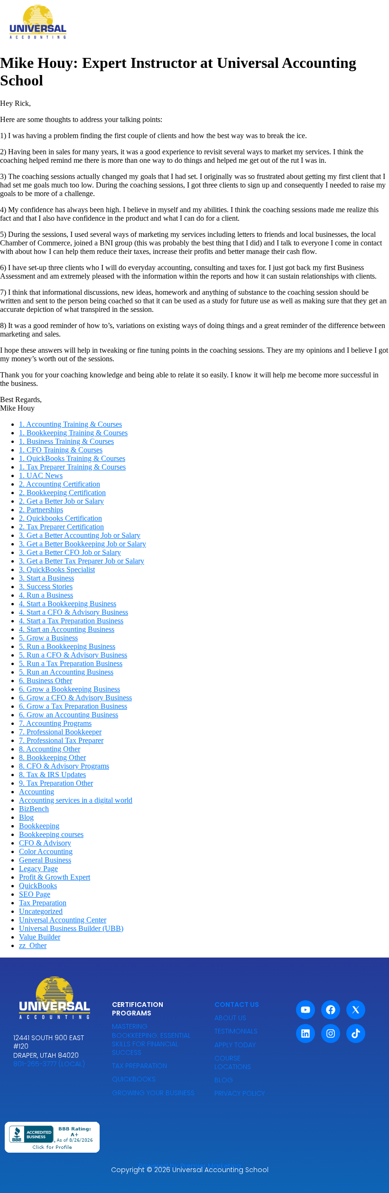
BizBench (34, 809)
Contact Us (236, 1004)
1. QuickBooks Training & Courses (72, 458)
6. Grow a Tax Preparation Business (73, 706)
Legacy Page (38, 868)
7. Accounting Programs (55, 723)
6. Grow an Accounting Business (68, 715)
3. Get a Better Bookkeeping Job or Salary (82, 544)
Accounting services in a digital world (75, 800)
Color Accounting (46, 851)
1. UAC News (41, 475)
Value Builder (39, 937)
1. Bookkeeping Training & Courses (73, 433)
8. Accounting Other (49, 749)
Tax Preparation (42, 903)
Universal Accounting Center (62, 920)
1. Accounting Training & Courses (70, 424)
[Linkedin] (305, 1033)
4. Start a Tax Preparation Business (71, 621)
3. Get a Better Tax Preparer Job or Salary (81, 561)
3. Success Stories (46, 586)
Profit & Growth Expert (54, 877)
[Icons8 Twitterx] (355, 1009)
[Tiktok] (355, 1033)
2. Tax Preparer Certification (61, 527)
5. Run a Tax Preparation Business (70, 663)
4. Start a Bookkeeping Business (67, 604)
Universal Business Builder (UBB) (71, 928)
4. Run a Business (46, 595)
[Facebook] (330, 1009)
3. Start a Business (46, 578)
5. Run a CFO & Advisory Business (73, 655)
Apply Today (235, 1045)
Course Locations (232, 1062)
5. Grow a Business (48, 638)
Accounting (36, 792)
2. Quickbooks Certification (60, 518)
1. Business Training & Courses (66, 441)
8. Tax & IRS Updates (52, 774)
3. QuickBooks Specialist (57, 569)
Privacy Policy (239, 1093)
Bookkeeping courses (51, 834)
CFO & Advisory (45, 843)
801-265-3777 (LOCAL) (49, 1064)
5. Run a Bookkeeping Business (67, 646)
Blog (26, 817)
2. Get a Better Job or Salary (61, 501)
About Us (230, 1018)
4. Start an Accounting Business (66, 629)
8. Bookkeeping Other (52, 757)
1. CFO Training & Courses (60, 450)
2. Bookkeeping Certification (62, 492)
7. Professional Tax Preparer (61, 740)
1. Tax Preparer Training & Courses (72, 467)
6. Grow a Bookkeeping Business (69, 689)
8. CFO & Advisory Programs (64, 766)
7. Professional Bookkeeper (60, 732)
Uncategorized (41, 911)
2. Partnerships (41, 510)
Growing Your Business (153, 1093)
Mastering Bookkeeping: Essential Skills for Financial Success (151, 1039)
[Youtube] (305, 1009)
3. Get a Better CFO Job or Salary (70, 552)
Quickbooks (134, 1079)
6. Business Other (45, 680)
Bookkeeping (39, 826)
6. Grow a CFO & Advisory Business (75, 698)
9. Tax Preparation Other (56, 783)
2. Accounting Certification (59, 484)
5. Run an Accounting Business (66, 672)
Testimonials (236, 1031)
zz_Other (32, 945)
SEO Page (34, 894)
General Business (45, 860)
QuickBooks (38, 886)
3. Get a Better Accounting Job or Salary (79, 535)
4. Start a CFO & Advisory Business (73, 612)
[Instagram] (330, 1033)
